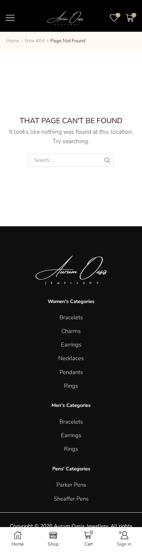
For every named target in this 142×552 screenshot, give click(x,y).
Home (12, 40)
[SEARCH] (107, 160)
